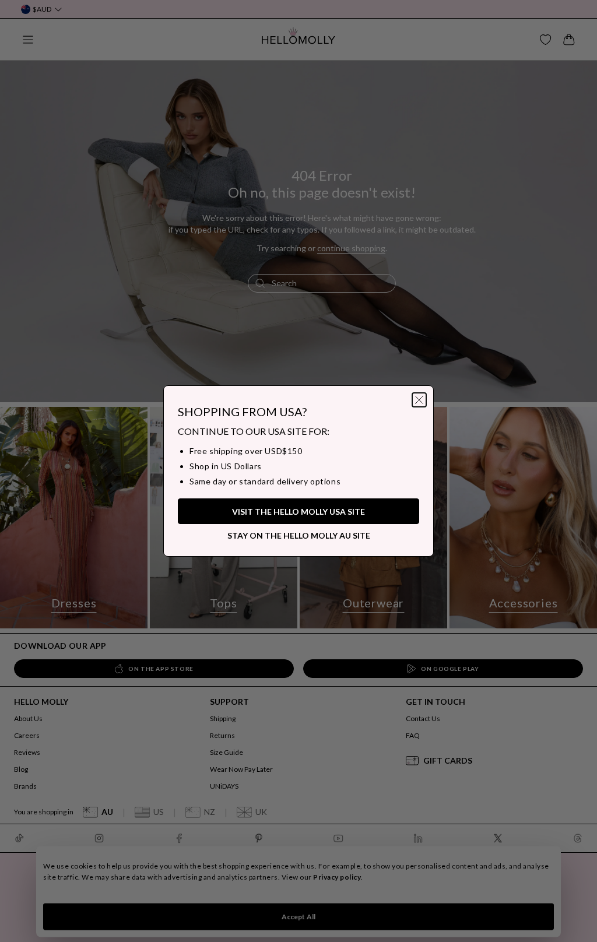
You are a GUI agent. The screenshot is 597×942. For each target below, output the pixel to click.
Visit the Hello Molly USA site (298, 511)
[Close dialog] (419, 400)
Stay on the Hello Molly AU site (298, 535)
